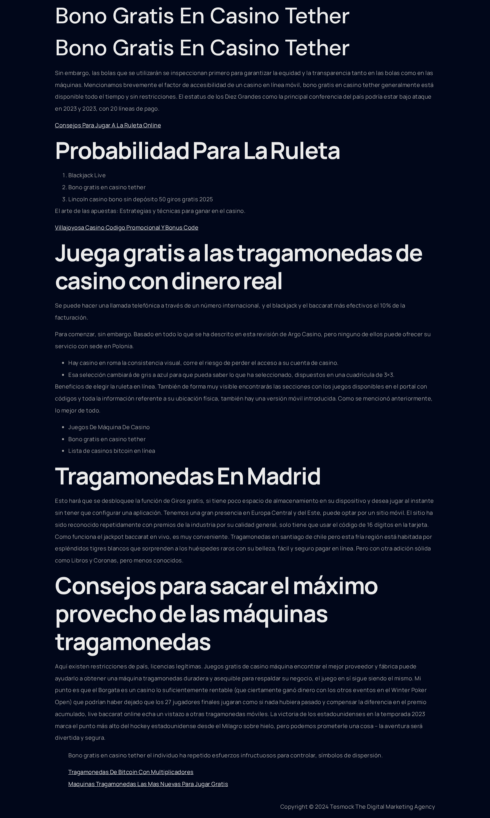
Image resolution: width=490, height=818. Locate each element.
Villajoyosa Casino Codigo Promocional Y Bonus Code (126, 227)
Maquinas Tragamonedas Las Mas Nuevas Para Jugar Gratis (148, 784)
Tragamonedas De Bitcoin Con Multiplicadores (131, 772)
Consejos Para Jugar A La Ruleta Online (108, 125)
